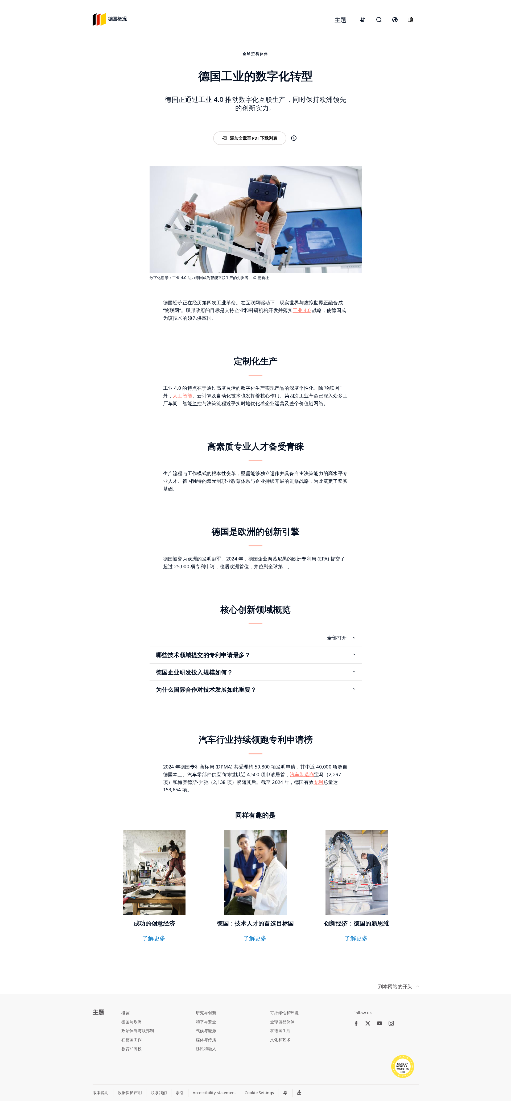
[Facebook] (356, 1024)
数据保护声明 (130, 1092)
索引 (180, 1092)
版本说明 (101, 1092)
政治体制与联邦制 (137, 1030)
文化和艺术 (280, 1039)
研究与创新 (206, 1012)
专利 (318, 782)
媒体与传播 (206, 1039)
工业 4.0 (302, 310)
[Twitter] (367, 1024)
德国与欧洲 (131, 1021)
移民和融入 (206, 1048)
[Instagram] (391, 1024)
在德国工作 (131, 1039)
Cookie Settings (259, 1092)
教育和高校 (131, 1048)
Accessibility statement (214, 1092)
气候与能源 (206, 1030)
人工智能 (182, 395)
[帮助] (294, 138)
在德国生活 (280, 1030)
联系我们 (159, 1092)
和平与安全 (206, 1021)
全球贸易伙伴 (282, 1021)
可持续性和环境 (284, 1012)
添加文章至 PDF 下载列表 (253, 138)
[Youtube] (379, 1024)
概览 (125, 1012)
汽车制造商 (302, 774)
